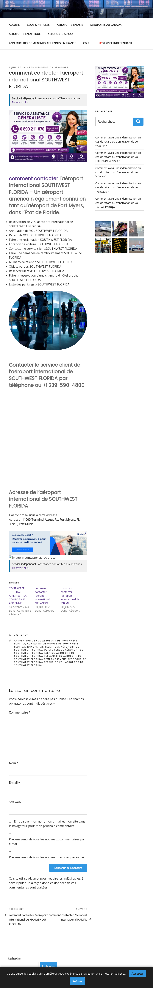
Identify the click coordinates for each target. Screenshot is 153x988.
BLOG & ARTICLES (38, 24)
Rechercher (14, 958)
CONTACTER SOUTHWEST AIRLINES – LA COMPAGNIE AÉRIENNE (17, 595)
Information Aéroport (51, 67)
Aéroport (21, 635)
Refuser (77, 981)
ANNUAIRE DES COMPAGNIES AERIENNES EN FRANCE (42, 43)
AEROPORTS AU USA (60, 34)
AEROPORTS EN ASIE (70, 24)
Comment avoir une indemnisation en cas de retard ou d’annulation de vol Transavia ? (118, 187)
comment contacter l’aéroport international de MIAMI (70, 595)
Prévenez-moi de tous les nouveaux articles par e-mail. (47, 857)
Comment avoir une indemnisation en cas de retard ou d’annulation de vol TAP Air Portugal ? (118, 203)
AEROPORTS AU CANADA (105, 24)
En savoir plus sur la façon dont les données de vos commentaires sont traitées (47, 882)
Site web (15, 802)
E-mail (14, 782)
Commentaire (19, 712)
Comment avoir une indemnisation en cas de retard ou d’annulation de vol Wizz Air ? (118, 142)
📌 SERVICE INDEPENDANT (115, 43)
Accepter (137, 973)
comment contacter (33, 178)
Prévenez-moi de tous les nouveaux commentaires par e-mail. (47, 841)
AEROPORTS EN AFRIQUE (24, 34)
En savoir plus (20, 102)
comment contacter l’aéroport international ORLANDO (42, 595)
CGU (86, 43)
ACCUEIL (14, 24)
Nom (13, 763)
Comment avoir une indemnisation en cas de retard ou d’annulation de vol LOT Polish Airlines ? (118, 157)
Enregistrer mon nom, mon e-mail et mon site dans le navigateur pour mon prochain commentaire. (47, 823)
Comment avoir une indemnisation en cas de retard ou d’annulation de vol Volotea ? (118, 172)
